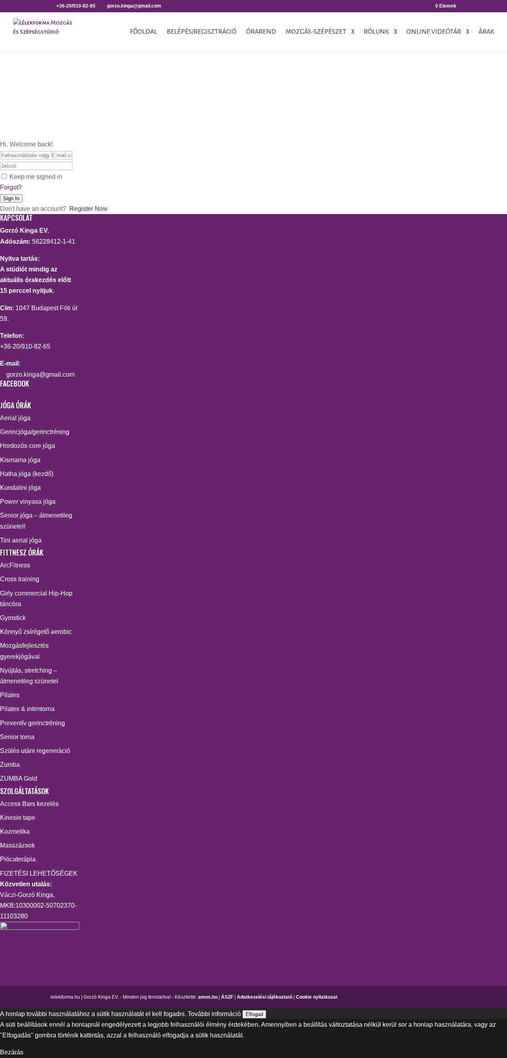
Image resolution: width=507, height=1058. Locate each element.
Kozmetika (15, 831)
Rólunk (376, 32)
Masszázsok (17, 845)
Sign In (11, 198)
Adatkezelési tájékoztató (264, 997)
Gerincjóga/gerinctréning (34, 432)
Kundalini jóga (20, 487)
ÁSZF (227, 997)
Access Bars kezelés (29, 803)
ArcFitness (15, 565)
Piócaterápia (18, 859)
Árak (486, 32)
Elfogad (254, 1014)
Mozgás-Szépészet (316, 32)
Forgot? (11, 187)
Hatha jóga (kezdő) (26, 473)
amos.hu (207, 997)
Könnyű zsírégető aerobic (36, 631)
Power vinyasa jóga (27, 501)
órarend (261, 32)
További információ (214, 1014)
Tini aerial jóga (21, 540)
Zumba (10, 764)
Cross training (19, 579)
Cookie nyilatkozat (316, 997)
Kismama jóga (20, 460)
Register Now (88, 208)
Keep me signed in (36, 176)
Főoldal (143, 32)
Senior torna (17, 737)
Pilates (9, 695)
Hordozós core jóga (27, 445)
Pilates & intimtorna (27, 708)
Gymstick (13, 617)
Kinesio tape (17, 817)
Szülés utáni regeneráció (35, 750)
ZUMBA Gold (18, 778)
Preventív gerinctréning (32, 723)
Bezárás (11, 1052)
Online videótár (433, 32)
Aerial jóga (15, 418)
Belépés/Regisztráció (201, 32)
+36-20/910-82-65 (25, 346)
